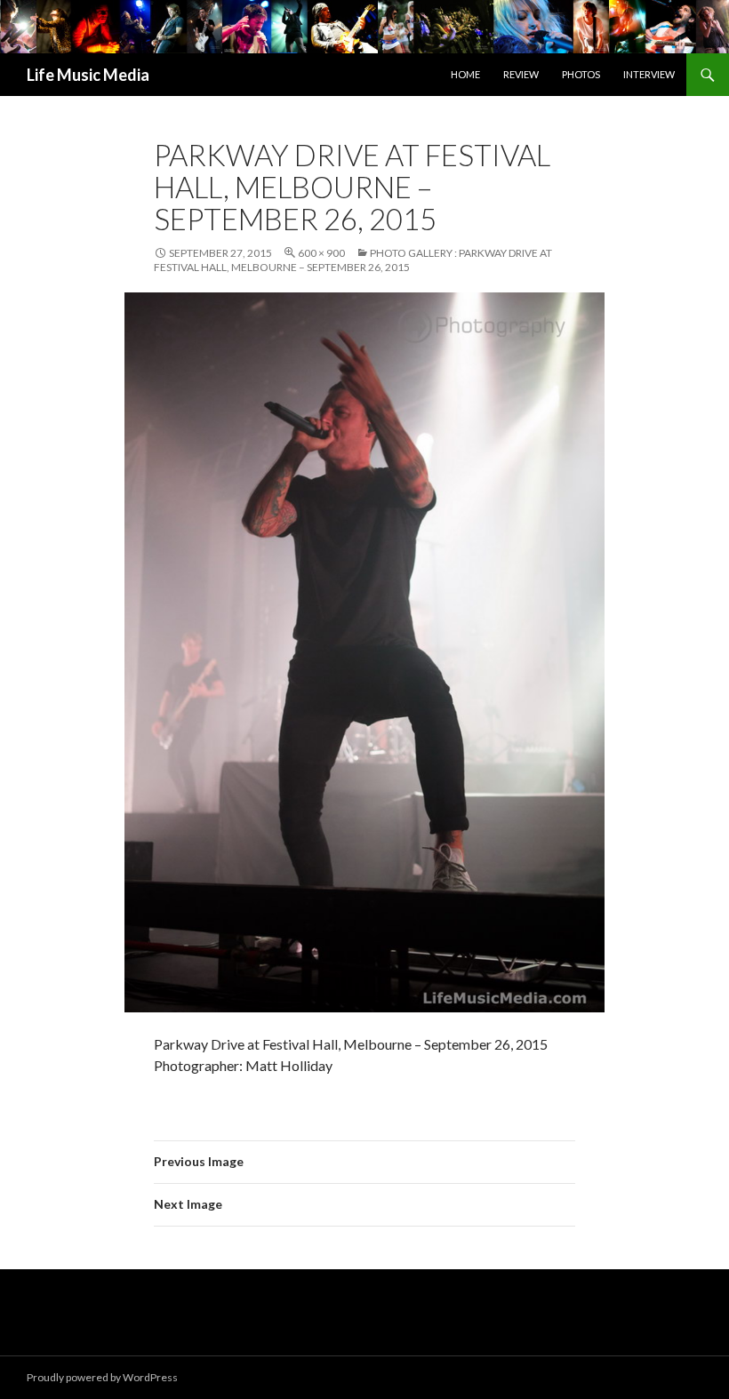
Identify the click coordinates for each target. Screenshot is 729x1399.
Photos (581, 74)
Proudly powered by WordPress (102, 1377)
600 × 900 (321, 253)
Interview (649, 74)
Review (521, 74)
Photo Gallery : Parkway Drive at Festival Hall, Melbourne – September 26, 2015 (353, 260)
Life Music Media (88, 74)
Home (465, 74)
